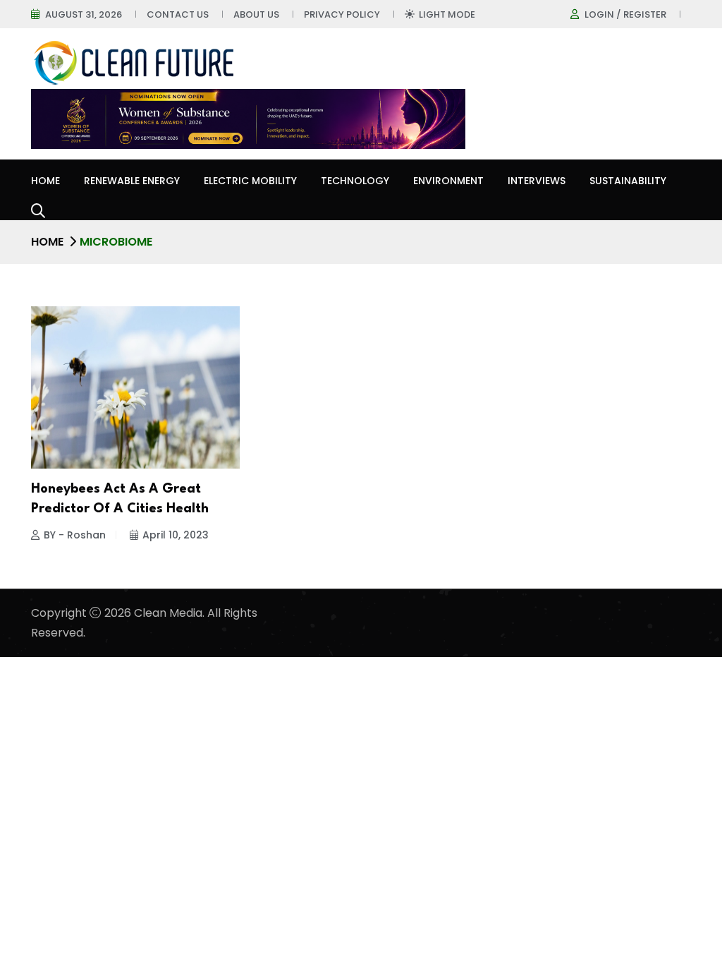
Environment (448, 181)
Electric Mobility (250, 181)
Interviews (536, 181)
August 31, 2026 (83, 14)
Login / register (625, 14)
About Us (256, 14)
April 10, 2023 (175, 535)
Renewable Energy (132, 181)
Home (45, 181)
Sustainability (627, 181)
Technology (355, 181)
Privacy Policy (342, 14)
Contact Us (178, 14)
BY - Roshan (75, 535)
